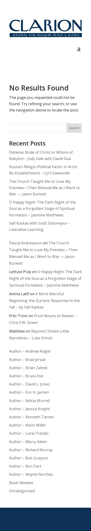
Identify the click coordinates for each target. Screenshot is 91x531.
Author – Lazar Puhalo (29, 433)
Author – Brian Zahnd (28, 367)
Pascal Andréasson (25, 243)
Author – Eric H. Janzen (29, 392)
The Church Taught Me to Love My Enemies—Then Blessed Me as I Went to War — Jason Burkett (44, 188)
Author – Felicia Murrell (29, 400)
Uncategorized (22, 490)
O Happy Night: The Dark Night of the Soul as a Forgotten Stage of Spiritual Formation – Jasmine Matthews (42, 208)
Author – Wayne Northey (31, 474)
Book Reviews (21, 482)
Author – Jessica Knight (29, 408)
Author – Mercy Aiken (28, 441)
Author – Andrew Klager (30, 351)
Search (74, 128)
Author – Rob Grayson (28, 458)
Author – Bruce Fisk (26, 375)
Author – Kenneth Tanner (31, 417)
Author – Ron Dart (25, 466)
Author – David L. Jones (29, 384)
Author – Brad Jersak (27, 359)
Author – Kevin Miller (27, 425)
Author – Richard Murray (30, 449)
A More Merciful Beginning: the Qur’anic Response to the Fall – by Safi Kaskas (44, 300)
